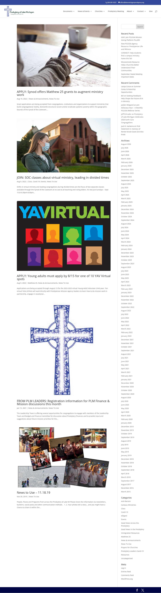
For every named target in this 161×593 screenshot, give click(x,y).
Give (151, 11)
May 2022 (125, 321)
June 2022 (125, 318)
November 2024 (127, 213)
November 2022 (127, 300)
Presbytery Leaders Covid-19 (132, 551)
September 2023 (127, 263)
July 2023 (124, 271)
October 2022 (126, 303)
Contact (140, 11)
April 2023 (125, 282)
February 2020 (126, 419)
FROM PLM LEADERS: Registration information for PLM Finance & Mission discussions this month (63, 402)
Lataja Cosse (126, 86)
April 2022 (125, 325)
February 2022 (126, 332)
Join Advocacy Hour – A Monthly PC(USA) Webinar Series (132, 108)
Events (43, 181)
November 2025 (127, 173)
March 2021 (125, 372)
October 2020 (126, 390)
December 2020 (127, 383)
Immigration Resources (130, 533)
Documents (67, 11)
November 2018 (127, 463)
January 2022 (126, 336)
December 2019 (127, 426)
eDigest (124, 516)
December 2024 (127, 209)
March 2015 (125, 492)
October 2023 (126, 260)
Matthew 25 (32, 283)
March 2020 (125, 415)
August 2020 (126, 397)
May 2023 (125, 278)
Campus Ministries (128, 505)
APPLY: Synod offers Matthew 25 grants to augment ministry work (60, 93)
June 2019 (125, 448)
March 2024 (125, 242)
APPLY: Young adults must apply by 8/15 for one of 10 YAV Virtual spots (64, 277)
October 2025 (126, 177)
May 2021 (125, 365)
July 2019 (124, 444)
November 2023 (127, 256)
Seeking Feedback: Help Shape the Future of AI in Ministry (132, 98)
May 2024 (125, 235)
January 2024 (126, 249)
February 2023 (126, 289)
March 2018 (125, 477)
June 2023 (125, 274)
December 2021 (127, 340)
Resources (125, 555)
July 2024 (124, 227)
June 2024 (125, 231)
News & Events (84, 11)
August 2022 (126, 310)
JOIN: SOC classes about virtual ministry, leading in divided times (63, 177)
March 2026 (125, 159)
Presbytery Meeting (116, 11)
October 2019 (126, 434)
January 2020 (126, 423)
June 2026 (125, 151)
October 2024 (126, 216)
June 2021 (125, 361)
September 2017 (127, 481)
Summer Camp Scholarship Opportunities (131, 89)
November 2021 (127, 343)
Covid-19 (36, 181)
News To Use (54, 99)
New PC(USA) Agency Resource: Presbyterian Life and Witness (132, 46)
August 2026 (126, 144)
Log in (123, 568)
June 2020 (125, 405)
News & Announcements (38, 99)
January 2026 (126, 166)
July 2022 (124, 314)
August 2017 (126, 484)
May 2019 (125, 452)
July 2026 (124, 148)
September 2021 (127, 350)
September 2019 (127, 437)
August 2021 (126, 354)
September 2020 (127, 394)
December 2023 (127, 253)
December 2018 (127, 459)
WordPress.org (127, 579)
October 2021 (126, 347)
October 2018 (126, 466)
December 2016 (127, 488)
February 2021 (126, 376)
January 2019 (126, 455)
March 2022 (125, 329)
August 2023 (126, 267)
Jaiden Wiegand (127, 105)
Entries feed (126, 571)
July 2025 (124, 187)
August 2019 (126, 441)
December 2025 (127, 169)
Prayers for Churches (129, 547)
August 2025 (126, 184)
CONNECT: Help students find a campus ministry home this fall (131, 56)
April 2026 (125, 155)
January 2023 (126, 292)
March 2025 (125, 198)
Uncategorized (127, 558)
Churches (99, 11)
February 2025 (126, 202)
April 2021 (125, 368)
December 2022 (127, 296)
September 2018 (127, 470)
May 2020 (125, 408)
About (129, 11)
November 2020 (127, 387)
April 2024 (125, 238)
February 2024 (126, 245)
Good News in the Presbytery (132, 529)
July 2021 (124, 358)
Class (30, 181)
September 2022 (127, 307)
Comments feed (127, 575)
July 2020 (124, 401)
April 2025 (125, 195)
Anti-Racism (126, 501)
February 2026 (126, 162)
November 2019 (127, 430)
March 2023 (125, 285)
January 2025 (126, 206)
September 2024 (127, 220)
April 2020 (125, 412)
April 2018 (125, 473)
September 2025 (127, 180)
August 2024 (126, 224)
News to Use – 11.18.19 (33, 492)
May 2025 (125, 191)
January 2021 (126, 379)
